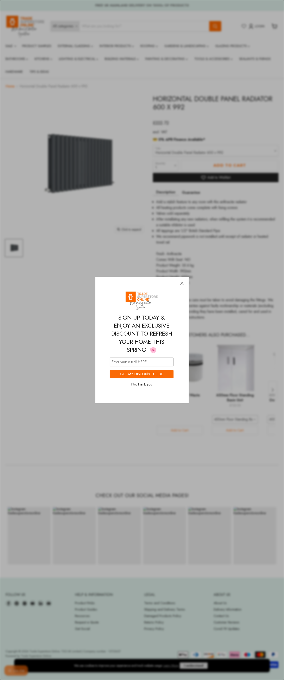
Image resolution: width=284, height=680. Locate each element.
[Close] (182, 283)
